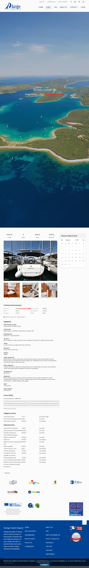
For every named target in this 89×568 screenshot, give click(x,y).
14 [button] (32, 297)
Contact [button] (73, 7)
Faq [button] (55, 7)
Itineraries (29, 546)
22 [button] (50, 297)
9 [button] (21, 297)
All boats (7, 473)
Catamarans (30, 535)
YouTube (49, 550)
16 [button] (37, 297)
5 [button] (13, 297)
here (51, 562)
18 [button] (41, 297)
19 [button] (43, 297)
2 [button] (6, 297)
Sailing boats (30, 531)
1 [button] (4, 297)
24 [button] (54, 297)
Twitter (49, 546)
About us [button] (63, 7)
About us (49, 527)
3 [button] (8, 297)
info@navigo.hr (51, 1)
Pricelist (28, 543)
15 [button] (34, 297)
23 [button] (52, 297)
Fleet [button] (48, 7)
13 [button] (30, 297)
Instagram (50, 554)
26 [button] (29, 299)
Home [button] (41, 7)
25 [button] (56, 297)
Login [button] (83, 7)
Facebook (49, 543)
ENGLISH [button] (41, 2)
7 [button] (17, 297)
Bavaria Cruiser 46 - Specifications (15, 317)
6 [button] (15, 297)
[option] (11, 290)
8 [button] (19, 297)
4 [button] (11, 297)
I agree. (44, 565)
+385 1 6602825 (62, 1)
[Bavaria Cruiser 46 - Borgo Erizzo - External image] (30, 261)
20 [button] (45, 297)
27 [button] (31, 299)
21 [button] (47, 297)
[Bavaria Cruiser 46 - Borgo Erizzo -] (12, 290)
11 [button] (26, 297)
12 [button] (28, 297)
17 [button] (39, 297)
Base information (53, 535)
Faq (47, 531)
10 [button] (24, 297)
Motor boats (30, 539)
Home (27, 527)
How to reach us (52, 539)
